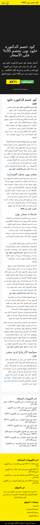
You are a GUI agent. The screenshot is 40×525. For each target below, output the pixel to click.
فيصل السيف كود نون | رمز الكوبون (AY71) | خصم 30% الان (20, 414)
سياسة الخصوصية (32, 509)
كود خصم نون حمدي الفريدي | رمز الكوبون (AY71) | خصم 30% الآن (21, 444)
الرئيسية (35, 506)
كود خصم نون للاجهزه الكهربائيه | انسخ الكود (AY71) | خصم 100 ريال (20, 432)
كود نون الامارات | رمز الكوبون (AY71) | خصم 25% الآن (20, 402)
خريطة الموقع (33, 515)
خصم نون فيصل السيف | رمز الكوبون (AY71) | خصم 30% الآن (20, 420)
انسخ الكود (27, 81)
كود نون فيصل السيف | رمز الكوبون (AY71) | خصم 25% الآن (20, 438)
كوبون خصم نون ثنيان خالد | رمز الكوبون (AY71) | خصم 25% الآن (22, 408)
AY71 (13, 81)
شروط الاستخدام (32, 512)
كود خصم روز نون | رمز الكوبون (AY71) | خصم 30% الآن (22, 426)
